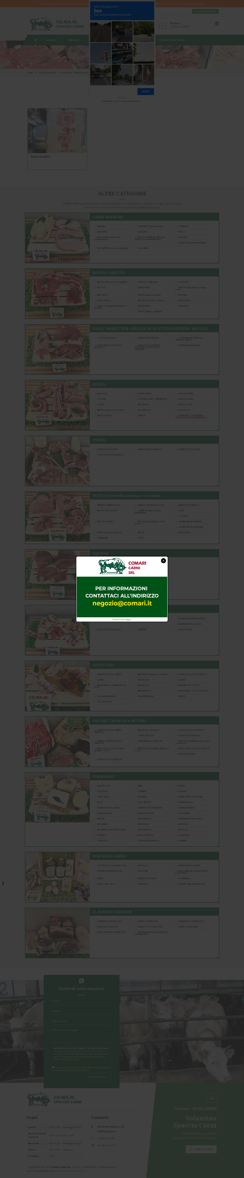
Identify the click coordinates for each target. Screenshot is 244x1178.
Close (163, 560)
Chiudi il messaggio (121, 619)
